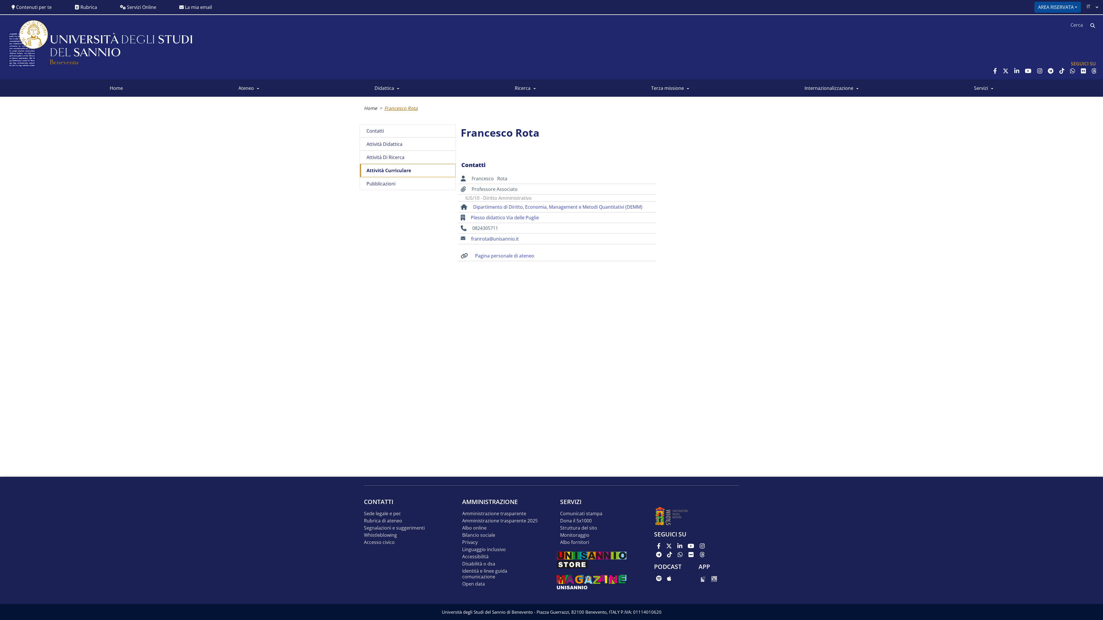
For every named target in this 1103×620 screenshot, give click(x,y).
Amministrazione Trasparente (494, 514)
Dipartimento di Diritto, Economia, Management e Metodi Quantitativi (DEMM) (557, 207)
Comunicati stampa (581, 514)
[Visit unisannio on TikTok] (1062, 71)
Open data (473, 584)
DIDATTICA (384, 88)
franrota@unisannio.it (495, 239)
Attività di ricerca (385, 157)
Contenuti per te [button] (33, 7)
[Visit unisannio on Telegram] (1050, 71)
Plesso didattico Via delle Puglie (505, 217)
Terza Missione (667, 88)
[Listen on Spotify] (659, 578)
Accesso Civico (379, 542)
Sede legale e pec (382, 514)
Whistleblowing (380, 535)
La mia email (198, 7)
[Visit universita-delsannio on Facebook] (995, 71)
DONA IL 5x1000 (576, 521)
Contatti (375, 131)
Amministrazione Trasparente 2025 (500, 521)
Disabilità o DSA (478, 564)
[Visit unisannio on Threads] (1094, 71)
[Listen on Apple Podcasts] (669, 578)
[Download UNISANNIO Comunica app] (714, 578)
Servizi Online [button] (141, 7)
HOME (116, 88)
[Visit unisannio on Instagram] (1039, 71)
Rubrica (88, 7)
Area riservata (1056, 7)
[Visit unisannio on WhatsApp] (1072, 71)
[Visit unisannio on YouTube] (1028, 71)
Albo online (474, 528)
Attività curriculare (389, 170)
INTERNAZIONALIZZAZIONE (829, 88)
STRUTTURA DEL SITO (578, 528)
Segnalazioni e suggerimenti (394, 528)
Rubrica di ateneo (383, 521)
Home (370, 108)
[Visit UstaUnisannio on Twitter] (1005, 71)
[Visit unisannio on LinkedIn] (1016, 71)
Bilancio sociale (478, 535)
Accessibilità (475, 557)
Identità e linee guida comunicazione (484, 574)
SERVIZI (981, 88)
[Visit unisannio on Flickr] (1083, 71)
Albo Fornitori (574, 542)
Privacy (470, 542)
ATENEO (246, 88)
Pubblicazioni (381, 184)
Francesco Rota (401, 108)
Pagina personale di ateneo (504, 256)
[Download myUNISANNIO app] (703, 578)
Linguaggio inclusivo (484, 550)
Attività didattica (384, 144)
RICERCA (523, 88)
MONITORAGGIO (574, 535)
